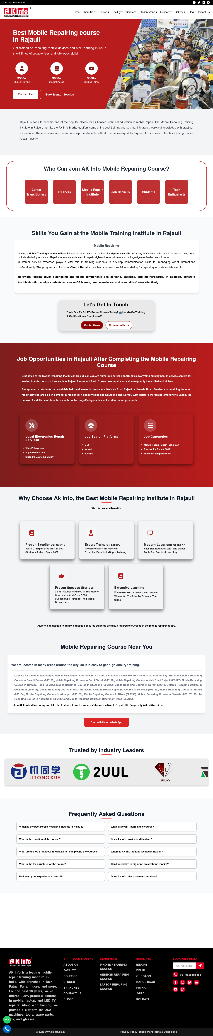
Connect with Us (118, 325)
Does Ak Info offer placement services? (134, 876)
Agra (140, 993)
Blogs (68, 999)
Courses (70, 976)
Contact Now (92, 325)
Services (131, 12)
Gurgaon (143, 976)
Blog (191, 12)
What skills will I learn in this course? (132, 826)
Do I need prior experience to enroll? (40, 876)
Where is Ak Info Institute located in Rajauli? (137, 851)
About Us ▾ (89, 12)
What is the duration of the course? (40, 839)
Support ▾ (166, 12)
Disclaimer (145, 1032)
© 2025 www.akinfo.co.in (50, 1032)
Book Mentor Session (59, 94)
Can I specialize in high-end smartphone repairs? (140, 864)
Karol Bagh (145, 982)
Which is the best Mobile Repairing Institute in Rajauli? (51, 826)
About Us (70, 964)
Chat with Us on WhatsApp (106, 722)
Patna (141, 988)
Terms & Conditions (165, 1032)
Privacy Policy (128, 1032)
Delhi (140, 970)
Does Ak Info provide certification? (131, 839)
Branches (71, 988)
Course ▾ (104, 12)
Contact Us (203, 12)
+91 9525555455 (190, 975)
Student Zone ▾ (148, 12)
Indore (141, 964)
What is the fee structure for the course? (43, 864)
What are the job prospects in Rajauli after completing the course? (58, 851)
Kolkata (142, 999)
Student (70, 982)
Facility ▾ (117, 12)
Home (76, 12)
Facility (69, 970)
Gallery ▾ (180, 12)
